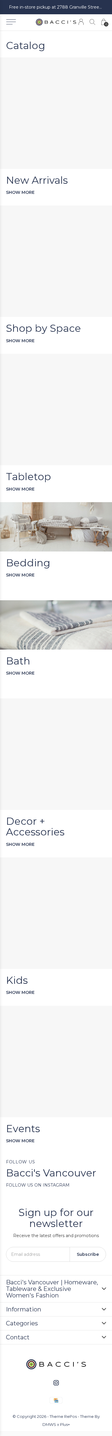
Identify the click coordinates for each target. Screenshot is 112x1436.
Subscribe (88, 1254)
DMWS (49, 1424)
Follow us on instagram (38, 1185)
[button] (11, 22)
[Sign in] (81, 21)
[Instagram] (56, 1382)
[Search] (92, 21)
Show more (20, 192)
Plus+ (65, 1424)
